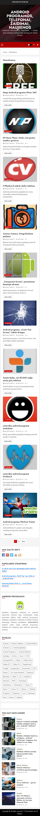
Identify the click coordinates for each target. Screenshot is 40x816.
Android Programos (9, 652)
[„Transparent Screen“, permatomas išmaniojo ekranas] (20, 265)
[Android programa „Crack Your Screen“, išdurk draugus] (20, 313)
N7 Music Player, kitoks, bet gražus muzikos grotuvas (19, 139)
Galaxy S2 (6, 664)
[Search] (34, 45)
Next (23, 541)
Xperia (11, 697)
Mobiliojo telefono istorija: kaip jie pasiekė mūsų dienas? (26, 754)
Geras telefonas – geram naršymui (26, 784)
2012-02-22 (21, 143)
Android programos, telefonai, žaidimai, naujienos (20, 19)
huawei (5, 672)
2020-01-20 (21, 805)
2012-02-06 (21, 335)
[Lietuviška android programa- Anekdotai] (20, 409)
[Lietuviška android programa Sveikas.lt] (20, 457)
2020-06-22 (21, 787)
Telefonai (19, 749)
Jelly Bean (6, 677)
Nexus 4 (28, 685)
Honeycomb (26, 668)
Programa (6, 693)
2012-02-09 (21, 239)
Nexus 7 (6, 689)
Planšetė (32, 689)
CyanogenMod (8, 660)
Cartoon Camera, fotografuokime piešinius (18, 235)
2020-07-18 (21, 772)
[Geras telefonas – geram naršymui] (8, 783)
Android (5, 643)
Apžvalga (6, 656)
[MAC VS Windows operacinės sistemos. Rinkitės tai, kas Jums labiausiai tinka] (8, 798)
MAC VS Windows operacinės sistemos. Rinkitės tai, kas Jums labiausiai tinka (24, 799)
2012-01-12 (20, 525)
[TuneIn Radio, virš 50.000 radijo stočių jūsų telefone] (20, 361)
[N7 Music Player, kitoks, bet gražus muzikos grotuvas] (20, 121)
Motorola (6, 681)
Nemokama (22, 681)
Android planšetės (19, 648)
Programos (8, 86)
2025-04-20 (21, 728)
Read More (7, 105)
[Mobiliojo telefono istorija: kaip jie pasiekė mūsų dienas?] (8, 753)
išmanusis (30, 672)
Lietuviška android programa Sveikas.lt (16, 475)
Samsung (31, 693)
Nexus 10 (15, 689)
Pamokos (7, 275)
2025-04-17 (21, 745)
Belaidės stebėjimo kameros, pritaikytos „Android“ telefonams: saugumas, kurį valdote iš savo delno (27, 739)
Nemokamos (18, 685)
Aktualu (19, 733)
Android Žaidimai (24, 652)
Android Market (31, 643)
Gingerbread (27, 664)
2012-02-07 (20, 287)
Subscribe (37, 44)
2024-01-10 (21, 758)
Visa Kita (19, 793)
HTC (34, 668)
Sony (4, 697)
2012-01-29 (21, 383)
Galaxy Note (27, 660)
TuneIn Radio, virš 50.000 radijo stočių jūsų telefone (18, 379)
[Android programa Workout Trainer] (20, 505)
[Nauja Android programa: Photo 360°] (20, 75)
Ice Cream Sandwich (17, 672)
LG (20, 677)
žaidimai (19, 697)
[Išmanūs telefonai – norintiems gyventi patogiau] (8, 768)
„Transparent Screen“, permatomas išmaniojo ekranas (19, 283)
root (24, 693)
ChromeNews (29, 811)
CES (27, 656)
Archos (14, 656)
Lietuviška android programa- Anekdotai (16, 427)
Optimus (24, 689)
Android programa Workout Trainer (19, 522)
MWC (14, 681)
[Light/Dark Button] (30, 45)
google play (15, 668)
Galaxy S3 (16, 664)
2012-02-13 (21, 189)
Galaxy (18, 660)
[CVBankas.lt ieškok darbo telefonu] (20, 169)
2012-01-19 (21, 431)
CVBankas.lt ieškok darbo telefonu (19, 186)
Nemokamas (7, 685)
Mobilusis (27, 677)
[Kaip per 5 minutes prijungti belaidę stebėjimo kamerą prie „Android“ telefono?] (8, 723)
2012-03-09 (21, 95)
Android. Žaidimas (17, 643)
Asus (21, 656)
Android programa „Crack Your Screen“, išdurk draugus (17, 331)
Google (5, 668)
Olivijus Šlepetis (9, 95)
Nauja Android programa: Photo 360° (20, 92)
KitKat (14, 677)
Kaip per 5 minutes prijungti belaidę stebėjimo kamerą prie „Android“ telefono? (27, 723)
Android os (6, 648)
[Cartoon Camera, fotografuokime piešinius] (20, 217)
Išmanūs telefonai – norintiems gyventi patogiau (27, 769)
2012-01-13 (20, 479)
